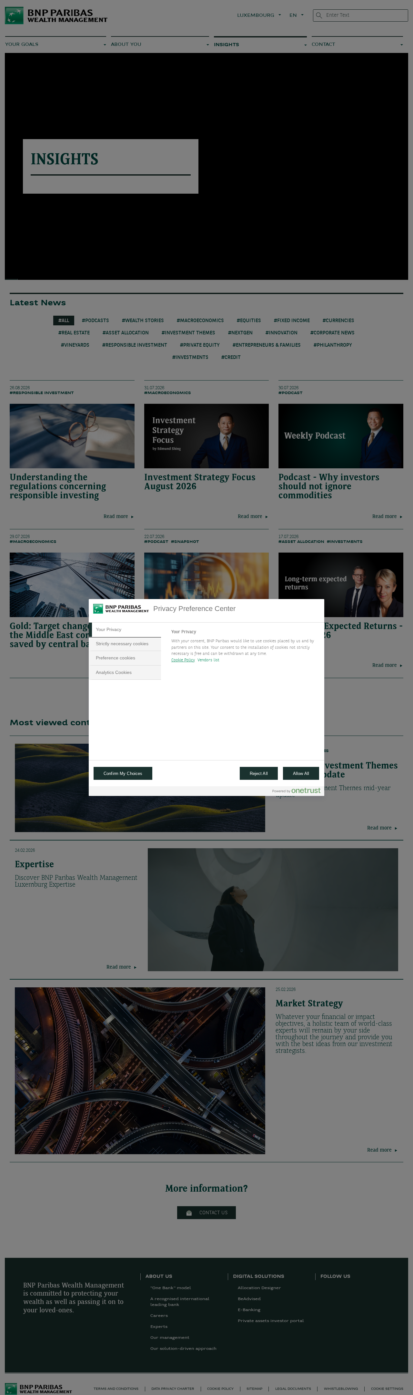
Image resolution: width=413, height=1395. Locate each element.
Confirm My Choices (123, 773)
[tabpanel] (245, 648)
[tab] (125, 630)
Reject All (259, 773)
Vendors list (208, 660)
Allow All (301, 773)
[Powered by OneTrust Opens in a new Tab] (296, 792)
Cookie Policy (183, 660)
